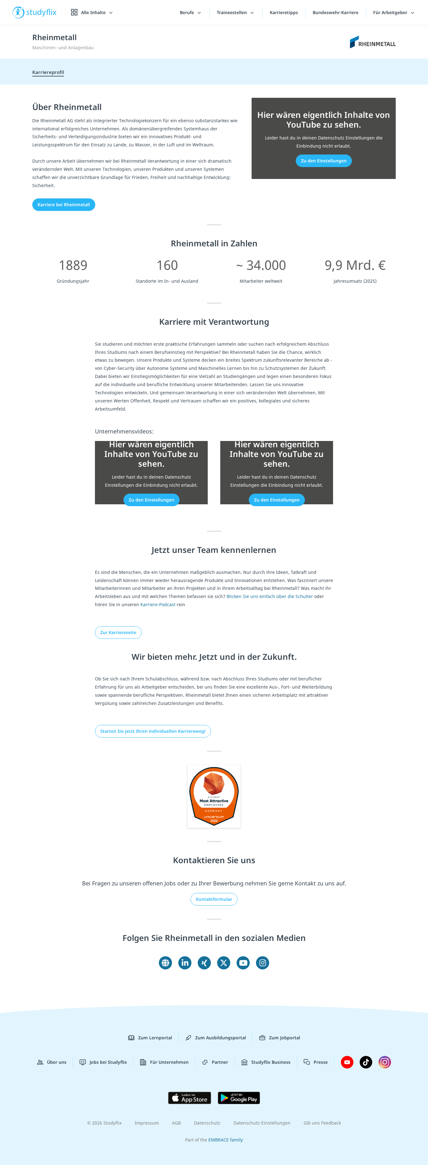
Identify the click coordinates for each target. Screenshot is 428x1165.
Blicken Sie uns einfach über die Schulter (270, 596)
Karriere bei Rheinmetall (64, 204)
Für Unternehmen (169, 1062)
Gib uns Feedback (322, 1123)
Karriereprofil (48, 72)
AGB (176, 1123)
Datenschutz (207, 1123)
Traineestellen (232, 12)
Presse (321, 1062)
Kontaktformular (214, 899)
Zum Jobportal (284, 1038)
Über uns (56, 1062)
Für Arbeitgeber (391, 12)
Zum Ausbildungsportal (220, 1038)
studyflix (42, 12)
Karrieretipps (284, 12)
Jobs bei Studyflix (108, 1062)
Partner (220, 1062)
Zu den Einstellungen (324, 161)
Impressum (147, 1123)
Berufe (187, 12)
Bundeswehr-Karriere (335, 12)
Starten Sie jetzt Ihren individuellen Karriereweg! (153, 731)
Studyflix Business (270, 1062)
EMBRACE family (225, 1140)
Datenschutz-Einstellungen (261, 1123)
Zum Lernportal (155, 1038)
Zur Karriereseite (118, 632)
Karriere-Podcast (157, 604)
